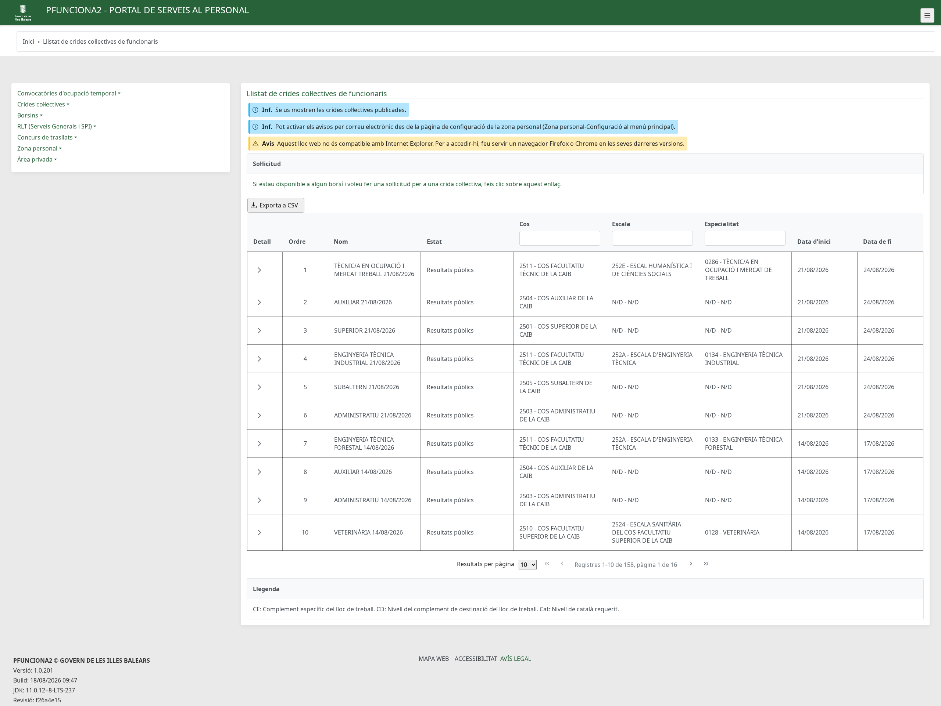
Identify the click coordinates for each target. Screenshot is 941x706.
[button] (259, 270)
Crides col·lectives (41, 104)
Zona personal (37, 148)
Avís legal (515, 659)
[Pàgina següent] (691, 564)
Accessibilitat (476, 659)
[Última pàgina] (706, 564)
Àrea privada (35, 159)
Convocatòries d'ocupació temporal (66, 93)
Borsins (27, 115)
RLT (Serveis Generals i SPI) (54, 126)
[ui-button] (927, 15)
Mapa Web (434, 659)
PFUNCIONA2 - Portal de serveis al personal (147, 10)
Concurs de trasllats (45, 137)
